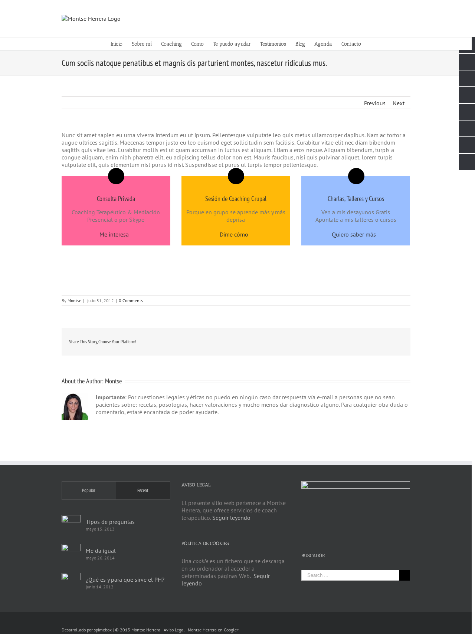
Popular (88, 490)
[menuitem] (121, 43)
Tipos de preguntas (110, 521)
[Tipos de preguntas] (71, 524)
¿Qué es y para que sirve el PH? (125, 579)
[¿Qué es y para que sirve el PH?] (71, 582)
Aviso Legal (174, 630)
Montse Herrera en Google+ (213, 630)
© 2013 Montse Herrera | (139, 630)
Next (398, 103)
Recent (142, 490)
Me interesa (114, 234)
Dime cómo (234, 234)
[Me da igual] (71, 553)
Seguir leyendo (231, 517)
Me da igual (101, 550)
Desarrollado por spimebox (87, 630)
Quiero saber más (354, 234)
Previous (375, 103)
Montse (74, 300)
